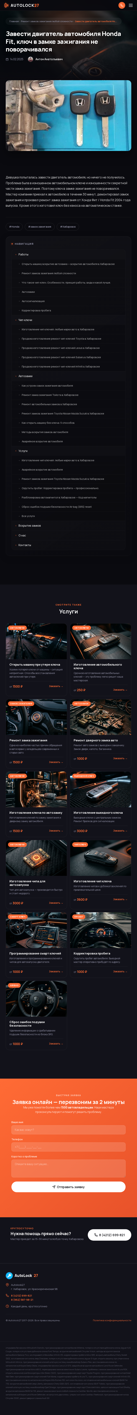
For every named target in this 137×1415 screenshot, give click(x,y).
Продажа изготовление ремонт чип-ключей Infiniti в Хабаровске (61, 366)
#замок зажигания (39, 226)
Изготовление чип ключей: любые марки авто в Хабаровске (58, 329)
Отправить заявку (71, 1187)
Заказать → (56, 686)
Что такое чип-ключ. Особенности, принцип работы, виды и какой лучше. (66, 282)
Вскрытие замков (30, 526)
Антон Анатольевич (49, 59)
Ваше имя (17, 1122)
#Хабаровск (68, 226)
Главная (14, 21)
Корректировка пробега (36, 310)
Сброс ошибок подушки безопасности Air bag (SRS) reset (57, 506)
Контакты (25, 545)
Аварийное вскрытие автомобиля (42, 441)
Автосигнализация (33, 301)
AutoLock (26, 1275)
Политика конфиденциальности (112, 1320)
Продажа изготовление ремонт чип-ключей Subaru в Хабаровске (61, 357)
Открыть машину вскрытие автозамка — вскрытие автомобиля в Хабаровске (68, 264)
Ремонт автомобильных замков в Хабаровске (49, 404)
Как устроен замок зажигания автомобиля (47, 385)
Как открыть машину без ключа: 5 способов (48, 422)
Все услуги (28, 516)
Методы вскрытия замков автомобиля (45, 432)
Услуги (23, 451)
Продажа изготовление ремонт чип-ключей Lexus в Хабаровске (61, 348)
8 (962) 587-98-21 (22, 1299)
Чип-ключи (25, 320)
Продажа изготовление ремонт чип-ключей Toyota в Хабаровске (61, 338)
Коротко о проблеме (24, 1156)
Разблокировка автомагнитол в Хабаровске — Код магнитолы (59, 497)
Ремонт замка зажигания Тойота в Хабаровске (50, 395)
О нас (22, 535)
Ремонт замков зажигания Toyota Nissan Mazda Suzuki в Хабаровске (63, 413)
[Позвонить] (121, 5)
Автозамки (28, 292)
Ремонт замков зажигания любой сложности (47, 21)
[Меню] (130, 5)
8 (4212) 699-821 (112, 1235)
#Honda (14, 226)
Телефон (17, 1139)
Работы (23, 254)
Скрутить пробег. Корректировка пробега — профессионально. (60, 488)
